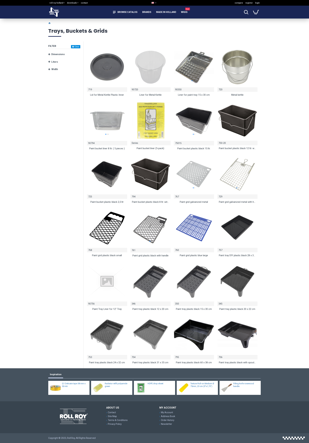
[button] (193, 80)
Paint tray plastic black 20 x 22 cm (237, 309)
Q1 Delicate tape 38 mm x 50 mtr (73, 384)
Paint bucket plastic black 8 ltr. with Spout (150, 201)
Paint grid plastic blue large (194, 255)
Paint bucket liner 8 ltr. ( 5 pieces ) (107, 148)
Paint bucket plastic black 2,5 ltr (107, 201)
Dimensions (58, 54)
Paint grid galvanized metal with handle (237, 201)
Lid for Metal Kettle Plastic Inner (107, 94)
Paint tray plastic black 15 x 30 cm (194, 309)
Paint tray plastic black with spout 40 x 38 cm (237, 362)
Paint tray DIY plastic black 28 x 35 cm (237, 255)
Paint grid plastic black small (107, 255)
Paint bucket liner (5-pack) (150, 148)
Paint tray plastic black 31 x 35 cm (150, 362)
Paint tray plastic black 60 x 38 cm (194, 362)
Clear (77, 47)
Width (54, 69)
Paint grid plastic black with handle (150, 255)
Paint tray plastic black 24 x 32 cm (107, 362)
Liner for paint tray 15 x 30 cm (194, 94)
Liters (54, 61)
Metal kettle (237, 94)
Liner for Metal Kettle (150, 94)
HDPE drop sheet (155, 383)
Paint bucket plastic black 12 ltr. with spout (237, 148)
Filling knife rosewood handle (243, 384)
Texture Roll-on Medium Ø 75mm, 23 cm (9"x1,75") (202, 384)
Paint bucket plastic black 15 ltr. (193, 148)
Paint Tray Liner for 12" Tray (107, 309)
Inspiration (55, 374)
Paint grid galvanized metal (194, 201)
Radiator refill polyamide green (116, 384)
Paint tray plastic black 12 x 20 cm (150, 309)
